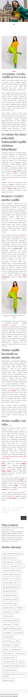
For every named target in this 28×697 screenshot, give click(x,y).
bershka (19, 562)
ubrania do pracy (16, 510)
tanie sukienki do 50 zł (9, 657)
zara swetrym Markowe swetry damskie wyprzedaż (14, 675)
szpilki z (15, 172)
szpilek (21, 480)
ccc (13, 507)
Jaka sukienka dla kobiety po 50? (11, 587)
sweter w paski (7, 653)
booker (4, 507)
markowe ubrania (20, 507)
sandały (15, 485)
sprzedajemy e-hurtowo (9, 325)
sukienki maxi (13, 177)
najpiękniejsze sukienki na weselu (12, 628)
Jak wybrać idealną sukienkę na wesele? (12, 533)
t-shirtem (21, 384)
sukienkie (5, 649)
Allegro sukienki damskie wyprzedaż (12, 553)
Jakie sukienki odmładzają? (10, 595)
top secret (21, 662)
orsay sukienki (6, 632)
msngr (16, 624)
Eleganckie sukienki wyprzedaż (11, 574)
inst (18, 583)
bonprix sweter (14, 566)
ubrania (10, 182)
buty (9, 507)
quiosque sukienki (7, 637)
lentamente (20, 607)
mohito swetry (7, 624)
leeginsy (22, 492)
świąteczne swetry (8, 680)
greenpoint (6, 578)
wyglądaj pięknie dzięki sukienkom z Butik (14, 666)
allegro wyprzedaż (8, 562)
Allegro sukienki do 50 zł (9, 558)
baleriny (15, 489)
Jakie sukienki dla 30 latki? (9, 591)
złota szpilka (5, 512)
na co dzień (12, 390)
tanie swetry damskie (9, 662)
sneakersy (5, 489)
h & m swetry (16, 578)
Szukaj (23, 518)
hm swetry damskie (8, 583)
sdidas (17, 641)
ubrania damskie (6, 510)
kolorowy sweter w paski (9, 603)
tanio (3, 463)
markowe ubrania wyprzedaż (10, 620)
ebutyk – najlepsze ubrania (14, 9)
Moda (14, 71)
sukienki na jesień (16, 649)
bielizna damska (6, 471)
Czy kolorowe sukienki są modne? (12, 570)
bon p (4, 566)
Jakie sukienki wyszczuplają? (10, 599)
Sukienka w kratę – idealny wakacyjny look (13, 531)
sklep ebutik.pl (7, 645)
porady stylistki (18, 632)
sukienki (16, 645)
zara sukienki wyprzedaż (9, 670)
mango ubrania (7, 612)
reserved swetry (7, 641)
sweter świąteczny (20, 653)
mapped (17, 612)
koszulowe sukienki (8, 607)
